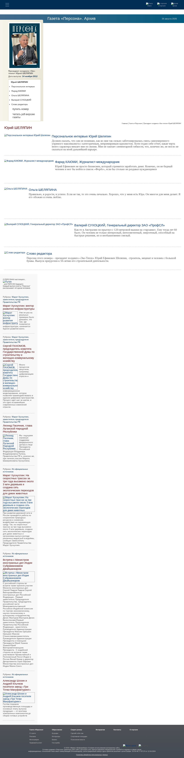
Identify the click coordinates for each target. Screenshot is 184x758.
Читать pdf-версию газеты (24, 116)
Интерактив (100, 730)
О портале (134, 730)
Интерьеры (56, 736)
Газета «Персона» (136, 123)
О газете (32, 733)
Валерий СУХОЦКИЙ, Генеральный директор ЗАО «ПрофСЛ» (119, 225)
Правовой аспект (35, 743)
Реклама (32, 736)
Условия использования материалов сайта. (104, 748)
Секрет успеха (76, 730)
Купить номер (21, 109)
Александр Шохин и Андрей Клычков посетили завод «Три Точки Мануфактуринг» (17, 685)
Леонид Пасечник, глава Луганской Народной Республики (17, 428)
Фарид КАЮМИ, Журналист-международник (87, 162)
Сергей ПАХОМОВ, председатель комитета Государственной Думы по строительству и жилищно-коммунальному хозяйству (18, 353)
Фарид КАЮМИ (18, 91)
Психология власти (78, 739)
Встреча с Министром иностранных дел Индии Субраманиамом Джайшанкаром (17, 564)
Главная (125, 123)
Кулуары (55, 733)
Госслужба (56, 743)
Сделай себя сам (77, 733)
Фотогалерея (34, 739)
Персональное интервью (23, 86)
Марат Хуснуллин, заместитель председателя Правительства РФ (16, 299)
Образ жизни (57, 730)
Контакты (117, 730)
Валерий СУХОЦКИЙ (21, 100)
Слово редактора (19, 104)
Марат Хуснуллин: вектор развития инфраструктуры (18, 307)
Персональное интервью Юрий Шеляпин (81, 136)
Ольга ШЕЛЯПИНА (20, 95)
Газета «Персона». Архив (71, 18)
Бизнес (54, 739)
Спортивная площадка (79, 736)
